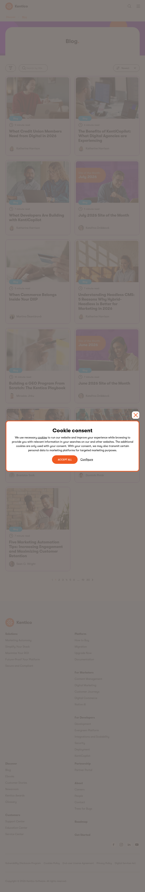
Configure (86, 459)
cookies (42, 437)
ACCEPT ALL (65, 459)
